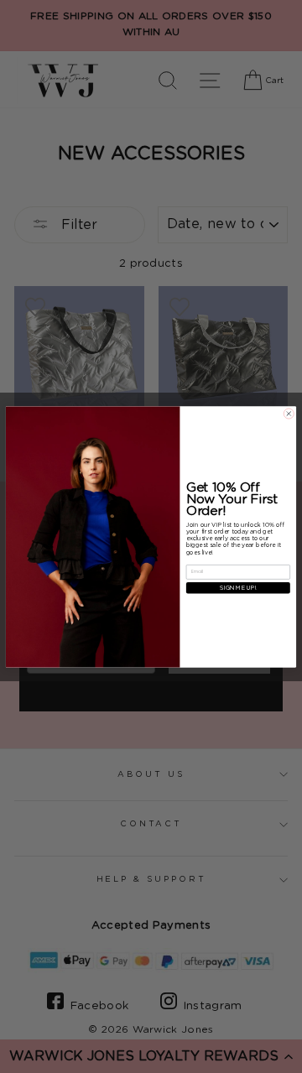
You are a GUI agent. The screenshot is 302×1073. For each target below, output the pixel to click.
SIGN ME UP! (238, 588)
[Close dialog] (289, 414)
